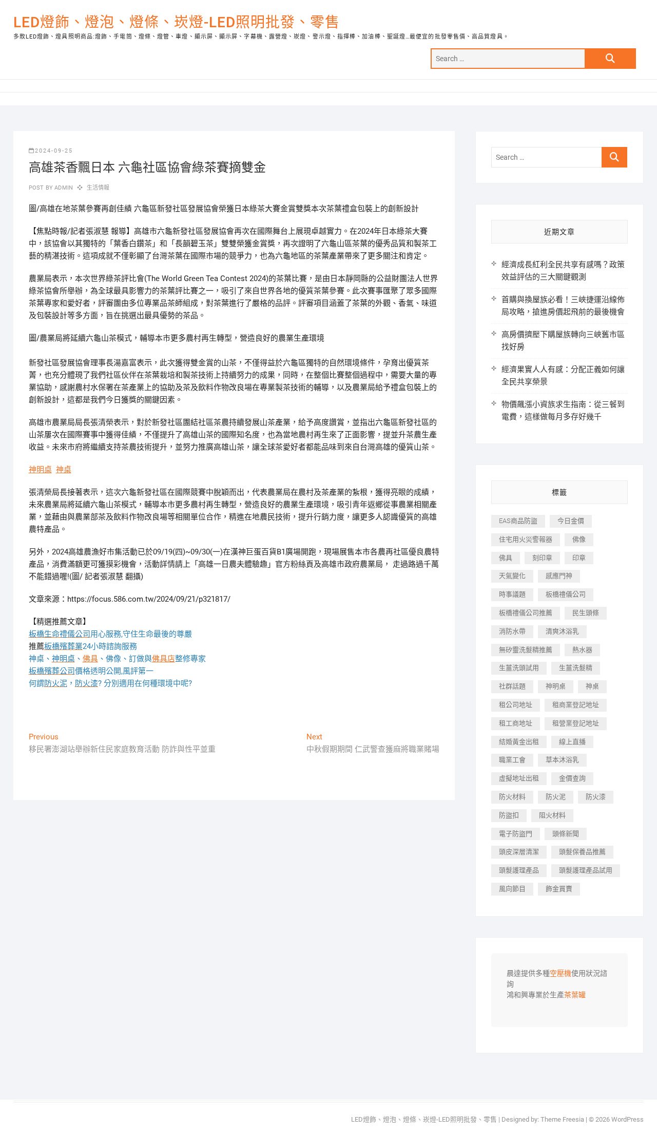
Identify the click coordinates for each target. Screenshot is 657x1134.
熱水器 (582, 650)
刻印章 (542, 558)
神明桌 (40, 469)
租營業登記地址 (575, 723)
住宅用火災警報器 (525, 539)
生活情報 (98, 187)
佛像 (579, 539)
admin (63, 187)
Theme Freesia (562, 1119)
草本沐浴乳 (562, 760)
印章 (579, 558)
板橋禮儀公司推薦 (525, 613)
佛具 (90, 658)
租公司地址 (515, 705)
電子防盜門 (515, 834)
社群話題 (512, 686)
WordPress (627, 1119)
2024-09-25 (54, 150)
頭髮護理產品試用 (585, 870)
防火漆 (596, 797)
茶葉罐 (575, 995)
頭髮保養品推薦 (582, 852)
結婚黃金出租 (519, 742)
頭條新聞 (565, 834)
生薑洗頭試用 (519, 668)
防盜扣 (509, 815)
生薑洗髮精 (575, 668)
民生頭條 (585, 613)
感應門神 (559, 576)
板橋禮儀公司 (566, 594)
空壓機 (560, 974)
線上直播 (572, 742)
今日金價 (570, 521)
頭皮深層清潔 (519, 852)
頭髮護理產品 (519, 870)
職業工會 (512, 760)
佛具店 (163, 658)
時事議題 (512, 594)
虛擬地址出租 (519, 778)
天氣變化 (512, 576)
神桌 (63, 469)
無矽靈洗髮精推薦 (525, 650)
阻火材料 (552, 815)
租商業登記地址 (575, 705)
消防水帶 (512, 631)
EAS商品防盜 (518, 521)
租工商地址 (515, 723)
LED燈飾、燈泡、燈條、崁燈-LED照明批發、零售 (176, 22)
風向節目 (512, 889)
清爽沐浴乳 (562, 631)
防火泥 (556, 797)
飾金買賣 (559, 889)
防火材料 (512, 797)
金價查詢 (572, 778)
